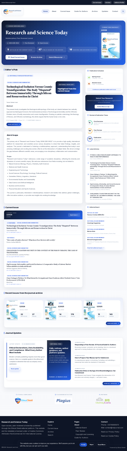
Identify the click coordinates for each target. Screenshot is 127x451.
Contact (115, 11)
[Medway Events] (103, 401)
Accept (83, 444)
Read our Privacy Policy (110, 432)
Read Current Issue (18, 57)
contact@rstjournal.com (114, 428)
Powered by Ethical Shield (117, 447)
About (54, 11)
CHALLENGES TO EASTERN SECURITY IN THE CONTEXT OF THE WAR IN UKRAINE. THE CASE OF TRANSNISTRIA (105, 195)
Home (45, 11)
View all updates (110, 383)
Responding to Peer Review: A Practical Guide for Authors (95, 344)
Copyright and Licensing (85, 434)
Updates (105, 11)
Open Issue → (74, 215)
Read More (101, 444)
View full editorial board (94, 248)
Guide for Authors (81, 11)
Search (50, 435)
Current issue (97, 2)
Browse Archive (36, 57)
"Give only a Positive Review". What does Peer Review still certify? (31, 240)
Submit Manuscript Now (8, 2)
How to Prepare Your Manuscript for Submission (92, 358)
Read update (15, 369)
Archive (107, 2)
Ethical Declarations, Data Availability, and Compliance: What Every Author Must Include (26, 350)
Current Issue (65, 11)
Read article (13, 124)
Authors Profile (119, 2)
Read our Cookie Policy (110, 436)
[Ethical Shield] (23, 401)
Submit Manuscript (56, 57)
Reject (91, 444)
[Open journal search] (123, 11)
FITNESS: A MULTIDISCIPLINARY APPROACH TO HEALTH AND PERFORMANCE (105, 156)
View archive (112, 323)
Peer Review (80, 431)
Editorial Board (81, 428)
